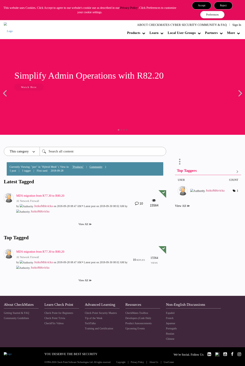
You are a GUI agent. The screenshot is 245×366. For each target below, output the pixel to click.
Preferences (212, 14)
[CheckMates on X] (215, 354)
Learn (153, 33)
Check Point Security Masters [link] (101, 313)
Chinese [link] (170, 338)
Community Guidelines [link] (16, 318)
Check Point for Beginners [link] (58, 313)
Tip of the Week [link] (93, 318)
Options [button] (180, 161)
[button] (201, 5)
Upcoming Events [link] (135, 328)
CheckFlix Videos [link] (54, 323)
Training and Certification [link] (99, 328)
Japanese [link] (170, 323)
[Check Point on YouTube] (223, 354)
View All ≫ (85, 224)
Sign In (236, 24)
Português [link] (171, 328)
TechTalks (90, 323)
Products (133, 33)
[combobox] (103, 151)
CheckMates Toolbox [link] (136, 313)
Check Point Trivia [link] (54, 318)
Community (96, 166)
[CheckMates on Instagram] (237, 354)
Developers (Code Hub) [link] (138, 318)
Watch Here (23, 87)
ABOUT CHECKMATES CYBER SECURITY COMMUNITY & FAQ (182, 24)
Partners (211, 33)
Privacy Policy (129, 7)
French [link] (169, 318)
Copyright (120, 362)
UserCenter (169, 362)
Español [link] (170, 313)
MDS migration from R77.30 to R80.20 (40, 195)
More (231, 33)
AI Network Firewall (27, 201)
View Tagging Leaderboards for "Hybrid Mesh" (208, 171)
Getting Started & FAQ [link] (16, 313)
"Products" (78, 166)
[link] (207, 354)
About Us (153, 362)
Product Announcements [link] (138, 323)
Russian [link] (170, 333)
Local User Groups (182, 33)
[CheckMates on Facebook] (231, 354)
